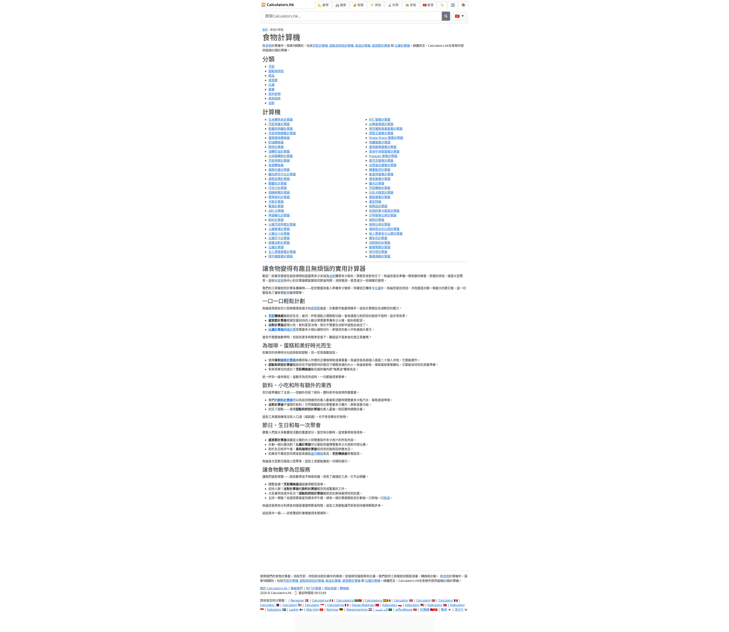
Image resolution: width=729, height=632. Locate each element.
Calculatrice (335, 605)
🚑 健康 (340, 5)
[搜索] (446, 16)
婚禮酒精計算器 (379, 256)
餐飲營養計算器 (379, 197)
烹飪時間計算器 (279, 160)
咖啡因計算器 (378, 206)
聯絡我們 (297, 588)
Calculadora (344, 600)
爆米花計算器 (378, 238)
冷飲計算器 (276, 202)
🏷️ (442, 5)
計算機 (424, 609)
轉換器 (344, 588)
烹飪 (271, 66)
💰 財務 (358, 5)
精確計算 (290, 329)
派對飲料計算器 (379, 243)
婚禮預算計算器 (379, 247)
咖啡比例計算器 (379, 224)
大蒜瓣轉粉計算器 (280, 156)
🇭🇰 (428, 5)
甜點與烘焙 (276, 71)
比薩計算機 (402, 46)
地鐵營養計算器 (379, 142)
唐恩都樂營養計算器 (382, 147)
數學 (287, 293)
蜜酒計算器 (276, 206)
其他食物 (274, 94)
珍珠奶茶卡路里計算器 (384, 211)
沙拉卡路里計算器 (381, 192)
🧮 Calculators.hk (277, 4)
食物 (268, 46)
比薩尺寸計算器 (279, 238)
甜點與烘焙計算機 (341, 46)
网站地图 (330, 588)
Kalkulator (389, 605)
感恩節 (273, 80)
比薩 (271, 85)
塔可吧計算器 (378, 252)
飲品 (271, 76)
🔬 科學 (393, 5)
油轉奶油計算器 (279, 151)
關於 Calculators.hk (273, 588)
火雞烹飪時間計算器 (282, 224)
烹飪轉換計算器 (379, 188)
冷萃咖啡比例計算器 (382, 215)
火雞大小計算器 (279, 233)
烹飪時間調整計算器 (282, 133)
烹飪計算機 (320, 46)
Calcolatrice (320, 600)
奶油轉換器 (276, 142)
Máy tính (312, 609)
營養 (271, 89)
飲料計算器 (276, 220)
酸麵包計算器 (277, 183)
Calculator (401, 600)
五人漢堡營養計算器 (282, 252)
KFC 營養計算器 (379, 119)
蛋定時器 (375, 202)
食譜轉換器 (276, 165)
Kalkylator (274, 609)
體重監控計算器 (379, 170)
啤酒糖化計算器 (279, 215)
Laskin (293, 609)
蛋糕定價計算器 (279, 179)
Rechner (332, 609)
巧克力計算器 (277, 188)
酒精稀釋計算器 (279, 192)
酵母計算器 (276, 147)
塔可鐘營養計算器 (280, 256)
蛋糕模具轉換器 (279, 138)
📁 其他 (375, 5)
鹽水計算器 (376, 183)
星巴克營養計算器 (381, 160)
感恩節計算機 (381, 46)
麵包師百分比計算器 (282, 174)
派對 (271, 103)
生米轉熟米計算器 (280, 119)
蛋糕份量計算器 (279, 170)
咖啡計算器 (376, 220)
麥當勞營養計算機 (381, 174)
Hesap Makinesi (363, 605)
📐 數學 (323, 5)
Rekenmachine (357, 609)
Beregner (297, 600)
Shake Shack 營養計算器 (386, 138)
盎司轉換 (317, 453)
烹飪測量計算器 (279, 124)
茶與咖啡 (274, 98)
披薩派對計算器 (279, 243)
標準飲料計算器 (279, 197)
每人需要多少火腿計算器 (385, 233)
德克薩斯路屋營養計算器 (385, 129)
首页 (265, 29)
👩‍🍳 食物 (410, 5)
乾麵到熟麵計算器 (280, 129)
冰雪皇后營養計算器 (382, 165)
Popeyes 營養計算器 (383, 156)
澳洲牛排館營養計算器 (384, 151)
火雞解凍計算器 (279, 229)
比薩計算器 (276, 247)
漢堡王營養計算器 (381, 133)
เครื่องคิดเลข (403, 609)
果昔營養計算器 (379, 179)
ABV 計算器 (276, 211)
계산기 (459, 609)
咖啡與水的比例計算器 (384, 229)
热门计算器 (313, 588)
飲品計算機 (362, 46)
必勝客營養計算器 (381, 124)
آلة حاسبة (381, 609)
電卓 (444, 609)
